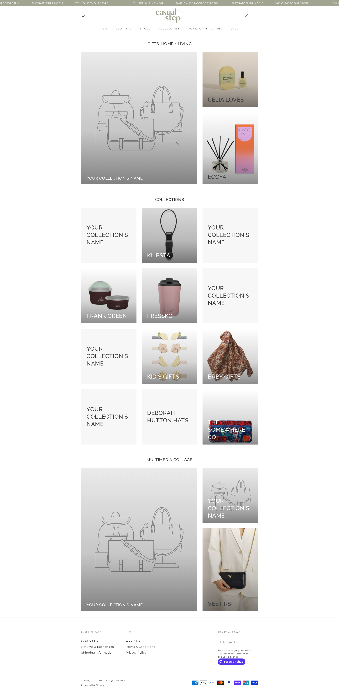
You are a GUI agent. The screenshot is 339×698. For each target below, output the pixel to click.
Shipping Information (97, 652)
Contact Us (89, 641)
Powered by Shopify (93, 685)
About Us (133, 641)
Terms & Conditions (140, 646)
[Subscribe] (256, 642)
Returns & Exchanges (97, 646)
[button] (83, 15)
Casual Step (97, 680)
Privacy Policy (136, 652)
